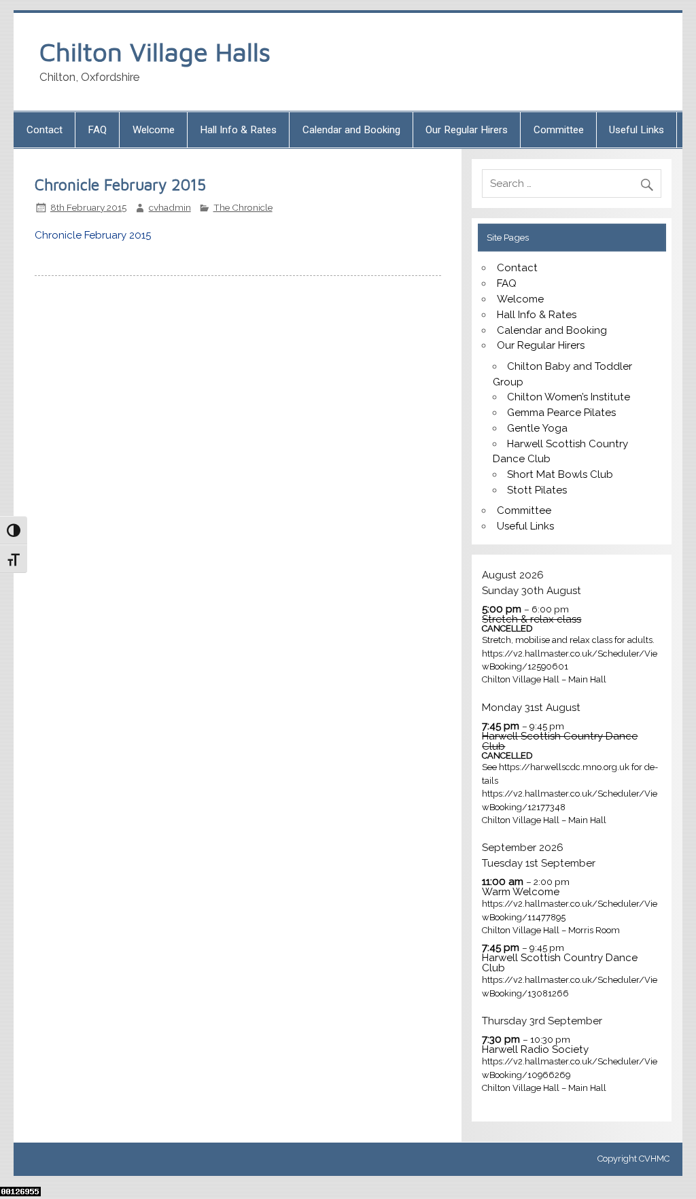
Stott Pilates (537, 490)
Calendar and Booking (351, 130)
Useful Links (636, 130)
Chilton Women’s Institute (568, 397)
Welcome (154, 130)
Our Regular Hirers (466, 130)
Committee (559, 130)
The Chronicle (243, 207)
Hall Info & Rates (238, 130)
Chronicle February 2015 (93, 235)
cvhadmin (170, 207)
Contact (45, 130)
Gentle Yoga (537, 428)
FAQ (97, 130)
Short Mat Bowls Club (560, 474)
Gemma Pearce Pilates (561, 412)
